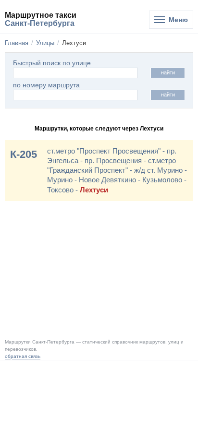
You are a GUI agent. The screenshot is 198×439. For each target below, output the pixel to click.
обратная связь (22, 356)
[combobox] (75, 95)
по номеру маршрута (46, 85)
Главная (16, 43)
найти (168, 72)
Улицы (45, 43)
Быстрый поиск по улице (52, 63)
